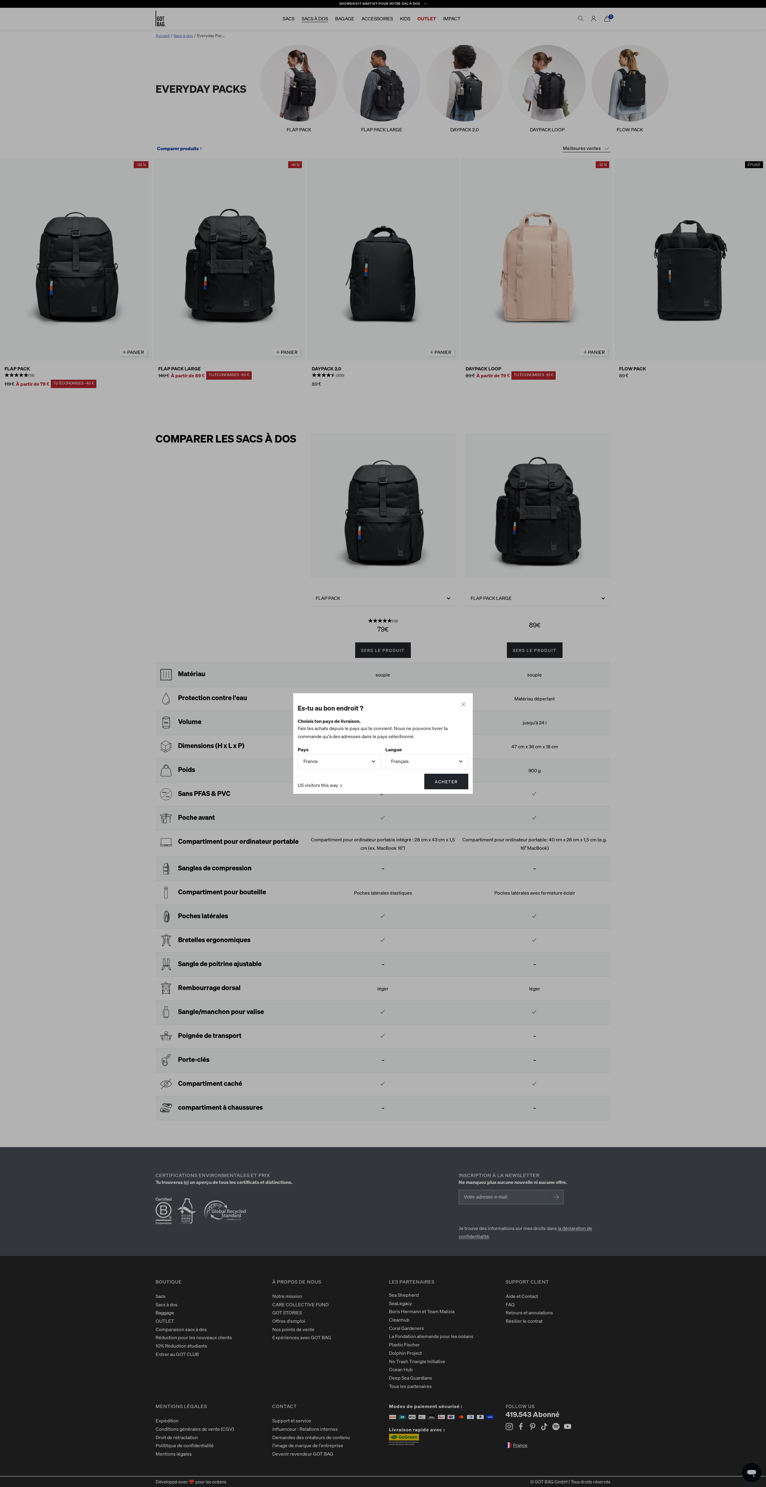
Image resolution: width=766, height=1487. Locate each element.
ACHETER (446, 781)
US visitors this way (318, 785)
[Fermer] (463, 704)
